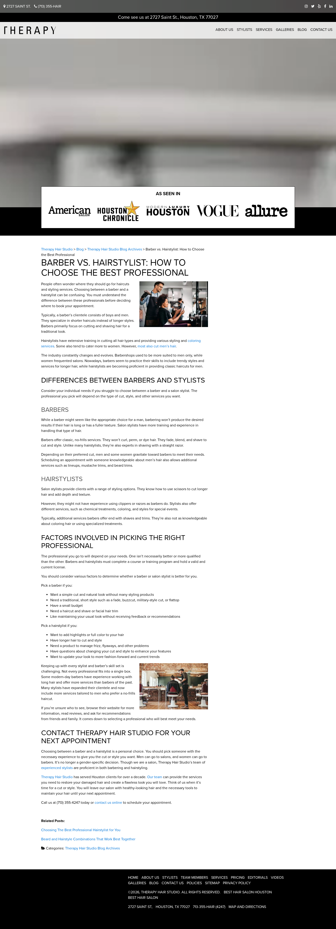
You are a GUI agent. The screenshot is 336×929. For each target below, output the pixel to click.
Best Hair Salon (143, 897)
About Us (224, 29)
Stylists (244, 29)
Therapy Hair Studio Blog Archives (92, 848)
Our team (154, 777)
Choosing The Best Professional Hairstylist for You (80, 830)
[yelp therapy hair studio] (319, 6)
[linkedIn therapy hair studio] (331, 6)
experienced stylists (57, 768)
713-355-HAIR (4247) (209, 907)
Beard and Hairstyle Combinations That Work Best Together (88, 839)
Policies (194, 883)
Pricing (238, 877)
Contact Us (321, 29)
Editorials (258, 877)
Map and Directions (247, 907)
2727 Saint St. (18, 6)
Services (264, 29)
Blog (302, 29)
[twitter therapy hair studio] (313, 6)
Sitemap (212, 883)
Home (133, 877)
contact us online (108, 802)
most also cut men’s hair (157, 346)
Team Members (194, 877)
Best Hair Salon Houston (248, 892)
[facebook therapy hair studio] (325, 6)
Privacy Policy (237, 883)
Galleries (285, 29)
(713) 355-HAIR (49, 6)
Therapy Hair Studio (57, 777)
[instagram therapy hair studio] (306, 6)
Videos (277, 877)
